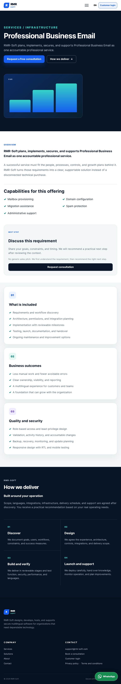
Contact (8, 663)
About (7, 658)
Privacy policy (71, 663)
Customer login (107, 5)
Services (8, 649)
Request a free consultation (24, 59)
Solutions (8, 654)
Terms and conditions (91, 663)
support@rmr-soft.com (76, 649)
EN (95, 5)
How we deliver (61, 59)
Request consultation (60, 267)
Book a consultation (75, 654)
